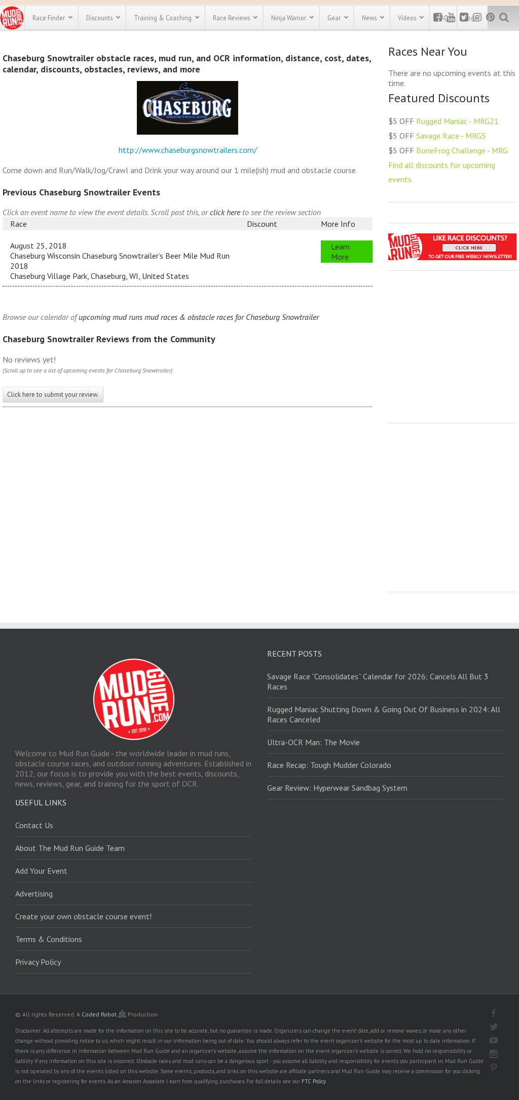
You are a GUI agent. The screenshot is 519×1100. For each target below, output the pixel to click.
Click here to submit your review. (53, 394)
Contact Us (34, 825)
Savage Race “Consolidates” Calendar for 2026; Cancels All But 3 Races (378, 681)
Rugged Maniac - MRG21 (457, 121)
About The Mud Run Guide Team (70, 848)
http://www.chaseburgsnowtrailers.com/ (188, 150)
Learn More (340, 251)
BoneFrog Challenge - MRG (462, 150)
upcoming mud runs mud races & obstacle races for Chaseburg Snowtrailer (199, 317)
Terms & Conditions (48, 939)
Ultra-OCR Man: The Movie (313, 742)
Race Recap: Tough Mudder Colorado (329, 765)
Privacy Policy (38, 962)
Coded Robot (100, 1014)
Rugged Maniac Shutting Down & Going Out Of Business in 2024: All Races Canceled (383, 714)
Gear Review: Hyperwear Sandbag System (337, 788)
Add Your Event (41, 871)
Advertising (34, 893)
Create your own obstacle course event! (83, 916)
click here (225, 212)
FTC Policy (314, 1081)
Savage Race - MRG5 (451, 136)
